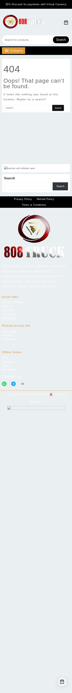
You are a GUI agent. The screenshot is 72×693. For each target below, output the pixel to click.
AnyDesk (7, 335)
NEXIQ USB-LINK (13, 302)
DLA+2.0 (7, 306)
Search (61, 39)
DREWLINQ (9, 318)
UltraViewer (9, 339)
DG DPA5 (8, 310)
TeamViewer (9, 331)
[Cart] (66, 22)
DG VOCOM (9, 314)
